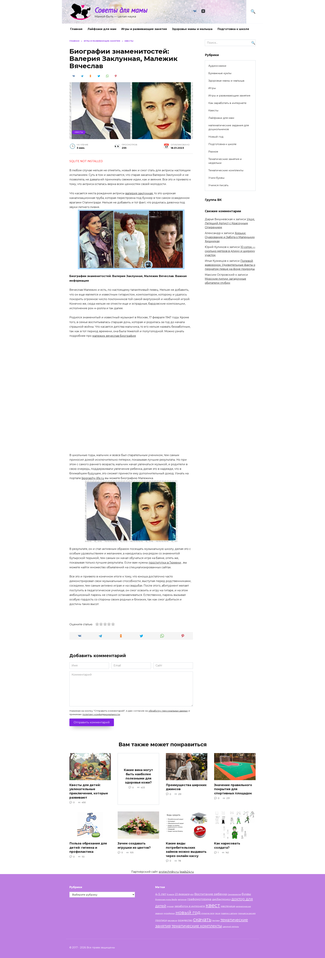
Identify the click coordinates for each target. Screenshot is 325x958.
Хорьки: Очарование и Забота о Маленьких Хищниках (230, 237)
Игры (212, 88)
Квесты (79, 132)
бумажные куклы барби (166, 899)
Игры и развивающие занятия (144, 29)
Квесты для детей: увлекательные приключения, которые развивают (88, 791)
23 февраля (182, 894)
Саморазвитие (234, 894)
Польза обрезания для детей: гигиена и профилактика (88, 847)
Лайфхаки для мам (102, 29)
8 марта (170, 894)
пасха (217, 913)
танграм (216, 920)
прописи (161, 920)
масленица (228, 906)
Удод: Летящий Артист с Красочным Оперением (230, 223)
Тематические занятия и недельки (225, 160)
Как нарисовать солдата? (227, 845)
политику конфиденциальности (101, 714)
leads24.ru (187, 871)
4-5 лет (160, 894)
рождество (185, 920)
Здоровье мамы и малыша (192, 29)
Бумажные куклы (219, 73)
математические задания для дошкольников (228, 127)
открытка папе (207, 913)
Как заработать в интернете (227, 103)
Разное (213, 151)
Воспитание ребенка (210, 894)
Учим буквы (216, 177)
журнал (170, 906)
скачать (202, 919)
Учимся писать (218, 185)
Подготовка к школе (233, 29)
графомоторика (199, 899)
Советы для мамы (121, 9)
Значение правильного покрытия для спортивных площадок (233, 789)
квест (213, 905)
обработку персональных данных (168, 710)
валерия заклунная (139, 193)
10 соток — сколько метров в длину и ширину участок (230, 251)
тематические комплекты (196, 925)
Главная (76, 29)
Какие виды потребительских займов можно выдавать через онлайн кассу (186, 850)
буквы (246, 894)
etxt (192, 894)
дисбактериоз (221, 899)
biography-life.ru (93, 478)
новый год (188, 912)
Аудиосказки (217, 65)
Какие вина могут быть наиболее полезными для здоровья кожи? (138, 776)
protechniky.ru (169, 871)
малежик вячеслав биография (114, 335)
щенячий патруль (231, 927)
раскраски (172, 920)
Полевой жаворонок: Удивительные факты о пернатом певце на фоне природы (230, 265)
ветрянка (182, 899)
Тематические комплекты (225, 170)
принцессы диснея (247, 913)
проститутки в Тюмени (165, 562)
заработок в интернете (190, 906)
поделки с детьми (229, 913)
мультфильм (169, 913)
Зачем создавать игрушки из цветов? (134, 845)
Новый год (215, 136)
